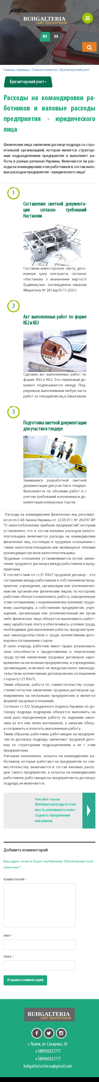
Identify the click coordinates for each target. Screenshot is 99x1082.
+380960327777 (48, 1059)
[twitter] (49, 1033)
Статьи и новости (44, 70)
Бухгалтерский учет (74, 70)
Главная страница (16, 70)
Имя (8, 936)
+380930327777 (48, 1051)
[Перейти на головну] (45, 19)
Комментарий (15, 879)
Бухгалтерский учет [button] (27, 82)
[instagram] (61, 1033)
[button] (89, 47)
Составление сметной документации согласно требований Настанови (55, 210)
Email (9, 956)
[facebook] (36, 1033)
